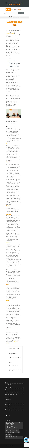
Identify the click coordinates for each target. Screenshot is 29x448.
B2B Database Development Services (15, 369)
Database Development (12, 427)
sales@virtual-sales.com (15, 3)
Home (6, 382)
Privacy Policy (8, 409)
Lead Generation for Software (11, 392)
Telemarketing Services (11, 437)
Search (21, 13)
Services (7, 389)
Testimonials (8, 399)
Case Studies (8, 397)
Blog (6, 402)
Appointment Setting (13, 423)
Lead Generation (12, 430)
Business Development (14, 365)
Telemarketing (9, 434)
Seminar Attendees (13, 432)
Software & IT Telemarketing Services (15, 358)
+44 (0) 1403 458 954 (14, 4)
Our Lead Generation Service (13, 354)
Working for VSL (8, 407)
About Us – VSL (8, 384)
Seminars (11, 362)
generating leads (10, 33)
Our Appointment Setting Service (14, 349)
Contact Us (7, 404)
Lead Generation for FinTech (11, 394)
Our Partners (8, 387)
